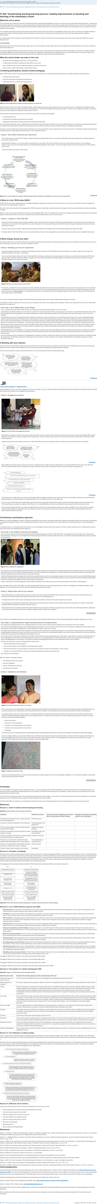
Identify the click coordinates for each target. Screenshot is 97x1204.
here (4, 956)
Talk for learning (18, 291)
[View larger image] (19, 174)
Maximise (94, 195)
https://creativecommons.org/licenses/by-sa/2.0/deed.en (52, 1180)
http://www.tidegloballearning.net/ (33, 1184)
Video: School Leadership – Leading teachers (13, 386)
